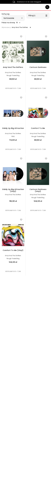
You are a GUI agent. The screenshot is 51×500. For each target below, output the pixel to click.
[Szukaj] (47, 7)
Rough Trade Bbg (13, 75)
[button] (13, 18)
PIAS (13, 136)
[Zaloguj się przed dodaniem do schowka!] (21, 36)
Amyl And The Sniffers (13, 72)
